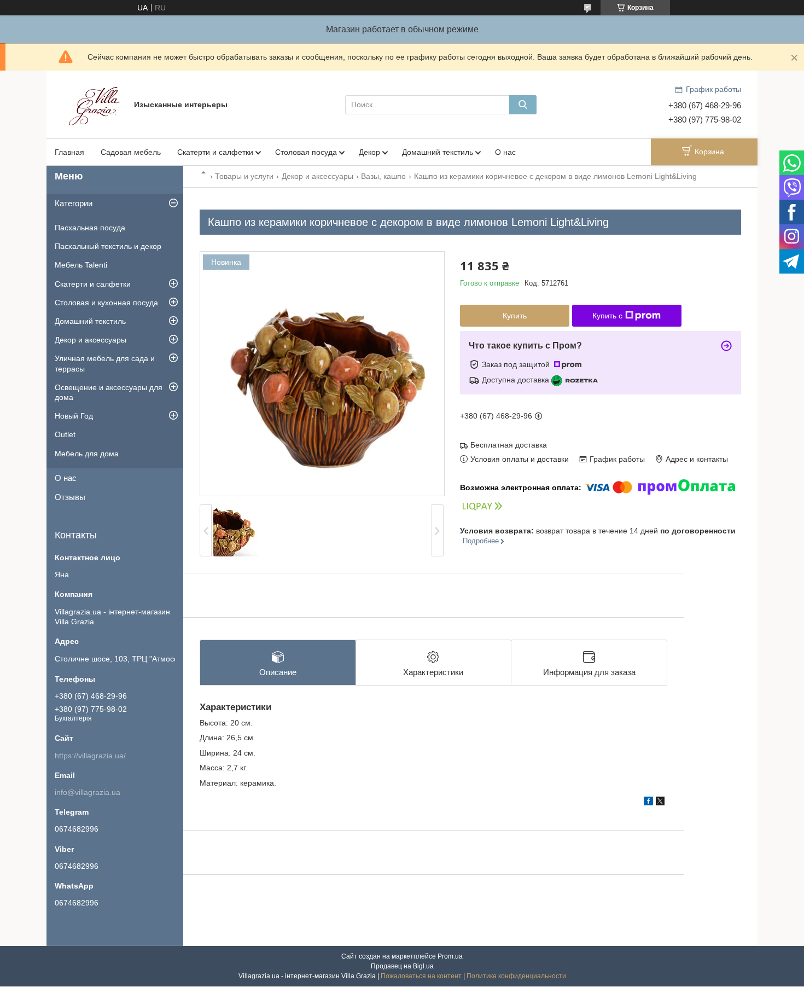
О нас (505, 152)
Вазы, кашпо (383, 176)
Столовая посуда (306, 152)
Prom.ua (450, 956)
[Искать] (523, 104)
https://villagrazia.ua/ (90, 755)
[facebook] (648, 802)
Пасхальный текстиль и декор (108, 246)
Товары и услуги (244, 176)
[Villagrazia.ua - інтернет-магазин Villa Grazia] (96, 104)
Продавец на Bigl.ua (402, 966)
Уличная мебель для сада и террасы (105, 363)
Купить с (607, 315)
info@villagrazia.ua (87, 792)
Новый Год (74, 415)
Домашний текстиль (437, 152)
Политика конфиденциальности (516, 976)
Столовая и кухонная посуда (106, 302)
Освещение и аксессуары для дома (108, 392)
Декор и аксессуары (317, 176)
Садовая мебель (131, 152)
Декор (369, 152)
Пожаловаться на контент (421, 976)
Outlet (65, 434)
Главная (69, 152)
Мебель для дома (87, 453)
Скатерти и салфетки (215, 152)
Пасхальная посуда (90, 227)
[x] (660, 802)
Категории (73, 203)
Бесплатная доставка (508, 444)
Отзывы (70, 497)
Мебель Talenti (81, 264)
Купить (515, 315)
